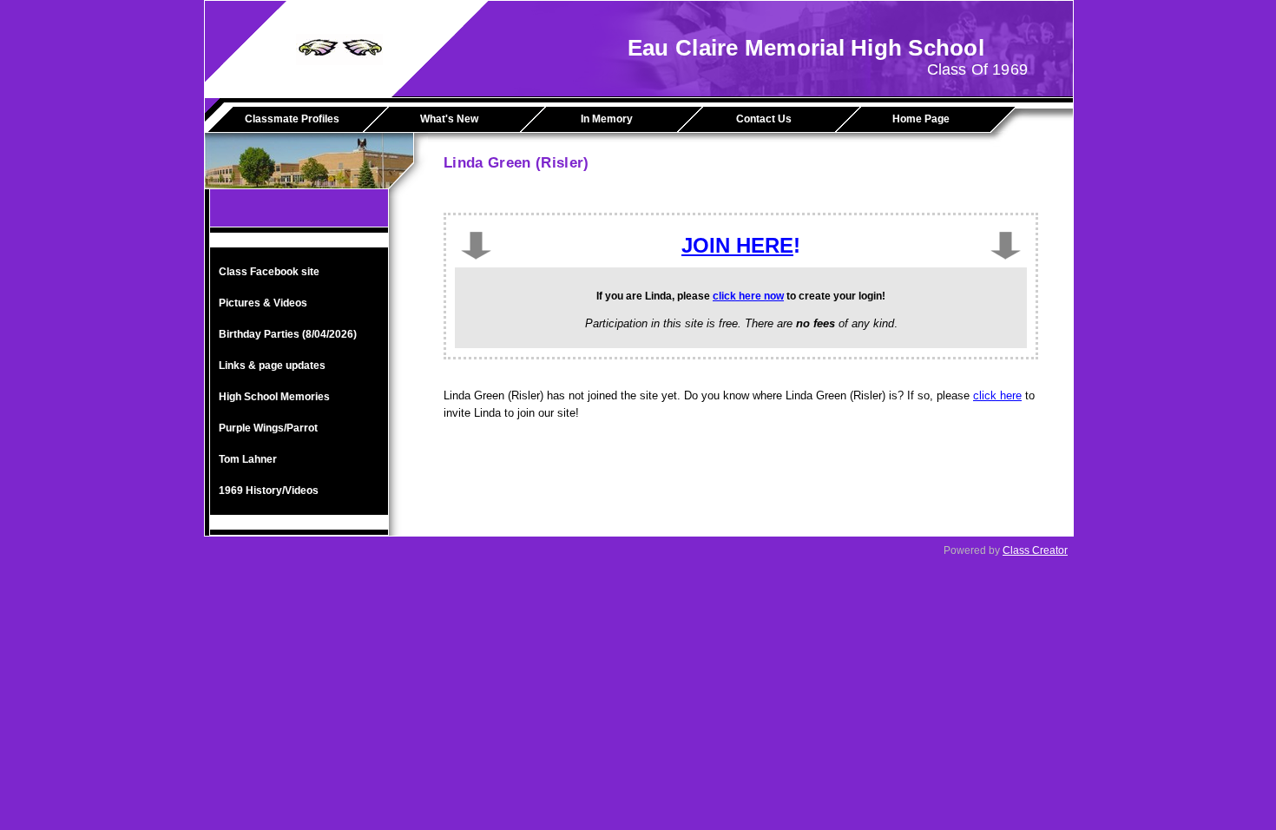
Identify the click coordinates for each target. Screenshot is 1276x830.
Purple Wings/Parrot (268, 428)
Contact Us (764, 119)
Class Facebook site (269, 272)
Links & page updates (272, 365)
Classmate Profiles (292, 119)
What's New (449, 119)
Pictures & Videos (263, 303)
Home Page (921, 119)
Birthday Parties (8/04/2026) (288, 334)
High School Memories (274, 397)
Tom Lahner (248, 459)
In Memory (607, 119)
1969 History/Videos (269, 490)
